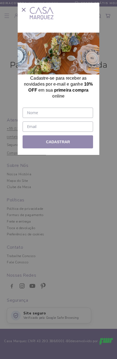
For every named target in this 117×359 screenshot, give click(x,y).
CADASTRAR (58, 142)
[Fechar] (24, 9)
